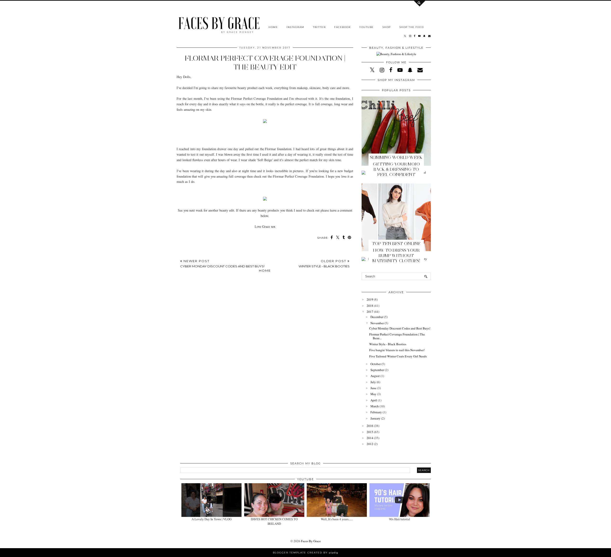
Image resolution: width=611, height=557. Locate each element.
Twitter (319, 27)
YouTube (366, 27)
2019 (370, 299)
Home (273, 27)
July (373, 382)
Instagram (295, 27)
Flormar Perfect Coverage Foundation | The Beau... (397, 336)
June (373, 388)
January (375, 418)
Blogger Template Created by (305, 552)
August (375, 376)
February (376, 412)
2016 (370, 426)
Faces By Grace (311, 541)
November (377, 323)
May (373, 394)
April (373, 400)
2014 (370, 438)
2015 (370, 432)
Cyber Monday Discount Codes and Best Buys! (399, 328)
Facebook (342, 27)
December (376, 317)
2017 (370, 311)
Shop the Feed (411, 27)
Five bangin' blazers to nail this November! (397, 350)
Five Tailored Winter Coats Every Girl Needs (398, 356)
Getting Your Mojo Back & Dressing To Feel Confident (396, 169)
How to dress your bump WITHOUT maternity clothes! (396, 255)
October (375, 364)
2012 (370, 444)
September (377, 370)
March (374, 406)
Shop (386, 27)
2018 (370, 305)
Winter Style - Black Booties (387, 344)
